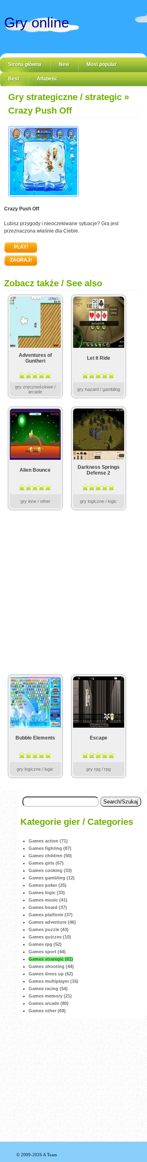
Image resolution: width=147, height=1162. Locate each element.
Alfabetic (47, 79)
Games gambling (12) (52, 877)
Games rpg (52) (45, 944)
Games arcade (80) (49, 1003)
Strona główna (24, 64)
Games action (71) (48, 840)
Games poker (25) (48, 885)
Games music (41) (48, 899)
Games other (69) (47, 1010)
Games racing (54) (48, 988)
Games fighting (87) (50, 848)
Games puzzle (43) (49, 929)
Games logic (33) (47, 892)
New (64, 64)
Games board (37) (48, 907)
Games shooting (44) (51, 966)
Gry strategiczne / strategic (65, 97)
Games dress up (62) (51, 973)
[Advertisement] (73, 592)
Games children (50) (50, 855)
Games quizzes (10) (50, 936)
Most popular (102, 64)
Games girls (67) (46, 863)
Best (13, 79)
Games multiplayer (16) (53, 981)
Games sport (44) (47, 951)
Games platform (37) (51, 914)
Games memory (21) (50, 995)
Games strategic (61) (51, 959)
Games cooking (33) (50, 870)
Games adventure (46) (52, 922)
